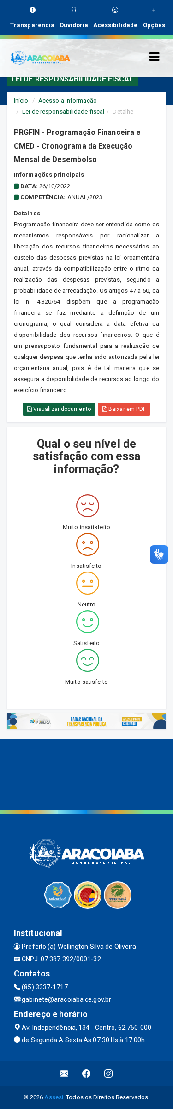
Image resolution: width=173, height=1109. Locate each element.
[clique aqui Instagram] (109, 1073)
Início (21, 100)
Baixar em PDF (126, 409)
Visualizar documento (61, 409)
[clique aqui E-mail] (64, 1073)
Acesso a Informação (67, 100)
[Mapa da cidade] (86, 773)
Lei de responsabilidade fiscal (63, 111)
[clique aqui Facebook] (86, 1073)
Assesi (53, 1097)
